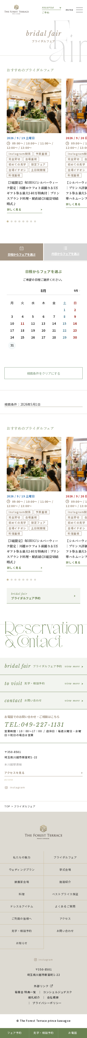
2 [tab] (12, 221)
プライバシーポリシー (47, 1003)
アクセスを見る (14, 776)
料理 (22, 894)
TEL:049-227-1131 (34, 724)
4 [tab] (19, 221)
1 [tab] (8, 221)
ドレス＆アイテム (21, 906)
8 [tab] (35, 221)
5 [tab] (23, 221)
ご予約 (48, 10)
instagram (17, 787)
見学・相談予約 (22, 931)
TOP (7, 806)
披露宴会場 (21, 882)
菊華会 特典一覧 (25, 992)
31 (12, 345)
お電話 (72, 1033)
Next (75, 290)
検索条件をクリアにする (43, 373)
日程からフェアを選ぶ (21, 254)
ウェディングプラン (22, 869)
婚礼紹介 (34, 997)
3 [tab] (15, 221)
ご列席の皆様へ (22, 918)
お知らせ (22, 943)
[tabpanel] (34, 146)
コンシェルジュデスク (57, 992)
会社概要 (53, 997)
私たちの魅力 (21, 857)
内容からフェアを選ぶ (65, 254)
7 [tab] (31, 221)
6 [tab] (27, 221)
